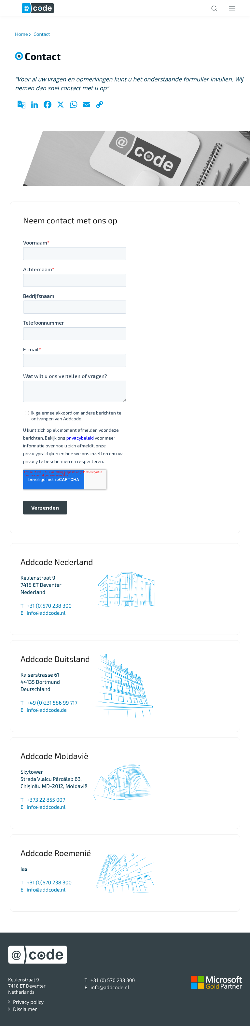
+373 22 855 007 (46, 800)
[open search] (214, 8)
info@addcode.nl (46, 613)
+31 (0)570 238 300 (49, 606)
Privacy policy (28, 1002)
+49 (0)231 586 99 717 (52, 703)
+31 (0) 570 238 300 (112, 980)
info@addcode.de (47, 710)
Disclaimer (25, 1009)
